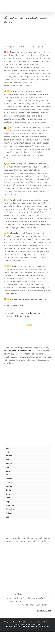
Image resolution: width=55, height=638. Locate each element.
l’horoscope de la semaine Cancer (18, 316)
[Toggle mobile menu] (50, 6)
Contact (17, 624)
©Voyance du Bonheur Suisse (13, 622)
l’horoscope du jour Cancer (30, 313)
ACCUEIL (29, 325)
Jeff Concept (47, 622)
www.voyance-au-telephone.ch (17, 350)
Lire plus (18, 601)
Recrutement (25, 624)
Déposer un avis (44, 610)
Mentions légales (35, 624)
